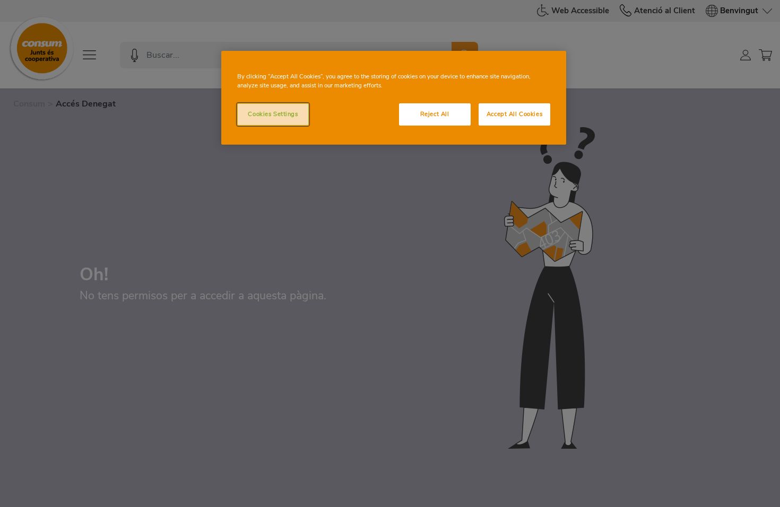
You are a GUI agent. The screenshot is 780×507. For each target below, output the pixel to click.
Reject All (434, 114)
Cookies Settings (273, 114)
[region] (393, 98)
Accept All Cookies (514, 114)
